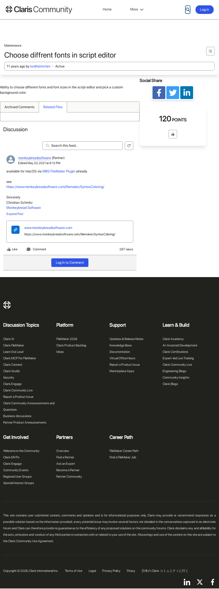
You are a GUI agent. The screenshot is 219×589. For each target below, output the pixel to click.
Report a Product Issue (18, 397)
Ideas (60, 352)
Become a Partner (68, 470)
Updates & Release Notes (126, 339)
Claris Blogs (170, 384)
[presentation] (15, 230)
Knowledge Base (121, 345)
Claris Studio (11, 371)
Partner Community (69, 476)
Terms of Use (73, 571)
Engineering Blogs (174, 371)
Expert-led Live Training (178, 358)
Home (107, 9)
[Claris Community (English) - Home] (38, 10)
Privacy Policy (111, 571)
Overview (62, 451)
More (134, 9)
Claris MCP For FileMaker (19, 358)
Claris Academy (173, 339)
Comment (39, 249)
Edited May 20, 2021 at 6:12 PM (39, 163)
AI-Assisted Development (180, 345)
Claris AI (8, 339)
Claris (7, 305)
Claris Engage (12, 384)
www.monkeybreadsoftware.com (48, 228)
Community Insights (176, 377)
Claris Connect (12, 365)
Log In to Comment (70, 262)
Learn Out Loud (13, 352)
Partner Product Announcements (24, 422)
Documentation (120, 352)
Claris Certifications (175, 352)
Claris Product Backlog (71, 345)
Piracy (131, 571)
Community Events (16, 470)
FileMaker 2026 (66, 339)
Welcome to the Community (21, 451)
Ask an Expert (65, 464)
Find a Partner (65, 457)
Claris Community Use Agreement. (31, 541)
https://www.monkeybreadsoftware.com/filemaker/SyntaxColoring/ (55, 187)
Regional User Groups (17, 476)
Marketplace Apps (122, 371)
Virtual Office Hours (122, 358)
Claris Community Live (18, 390)
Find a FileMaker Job (123, 457)
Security (8, 377)
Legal (92, 571)
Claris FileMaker (13, 345)
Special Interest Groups (18, 483)
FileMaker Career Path (124, 451)
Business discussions (17, 416)
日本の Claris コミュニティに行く (165, 571)
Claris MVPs (11, 457)
